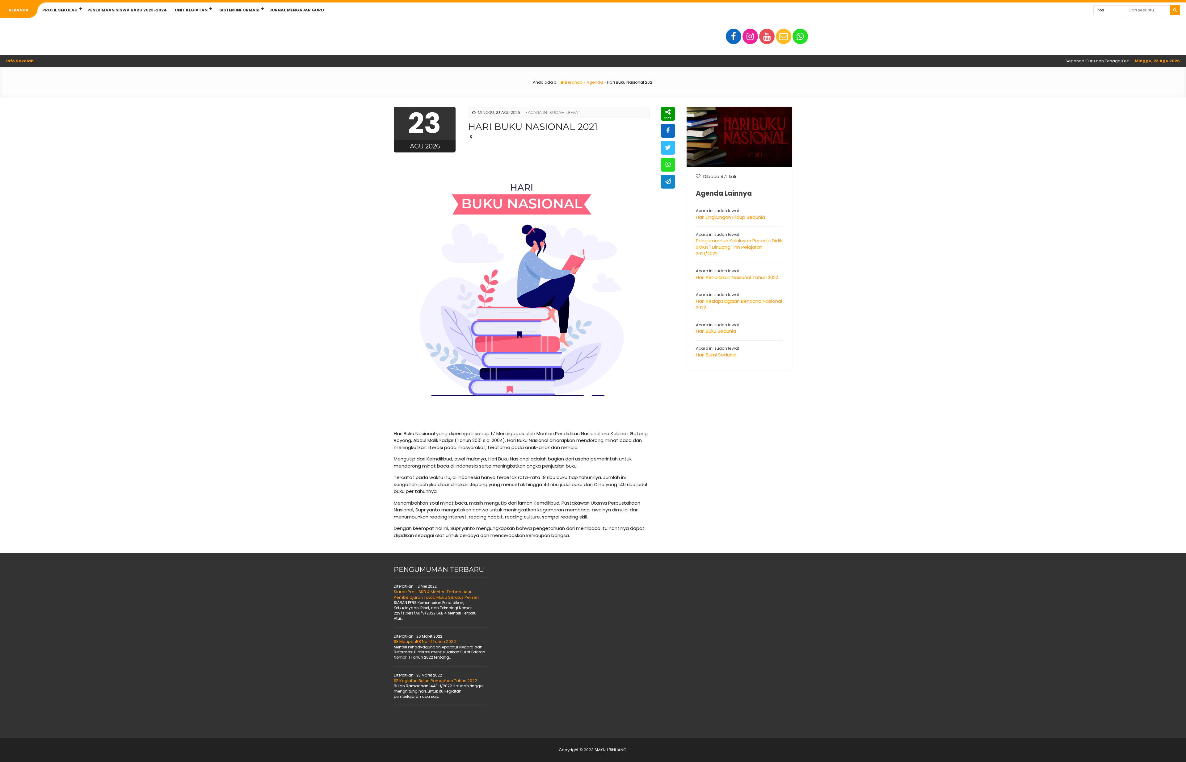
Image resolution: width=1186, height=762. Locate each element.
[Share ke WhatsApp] (668, 165)
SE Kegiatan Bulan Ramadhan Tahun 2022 (435, 681)
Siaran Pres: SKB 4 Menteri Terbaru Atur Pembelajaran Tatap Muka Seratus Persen (436, 594)
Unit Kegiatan (191, 10)
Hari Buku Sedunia (716, 331)
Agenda (595, 82)
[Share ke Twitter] (668, 148)
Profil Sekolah (60, 10)
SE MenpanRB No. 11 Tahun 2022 (425, 641)
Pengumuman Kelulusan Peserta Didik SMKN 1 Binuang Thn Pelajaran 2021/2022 (739, 247)
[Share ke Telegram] (668, 182)
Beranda (19, 10)
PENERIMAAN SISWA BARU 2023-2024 (127, 10)
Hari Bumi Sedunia (716, 355)
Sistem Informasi (239, 10)
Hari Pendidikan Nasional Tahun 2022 (737, 277)
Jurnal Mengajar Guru (296, 10)
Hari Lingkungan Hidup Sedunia (730, 217)
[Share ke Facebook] (668, 131)
